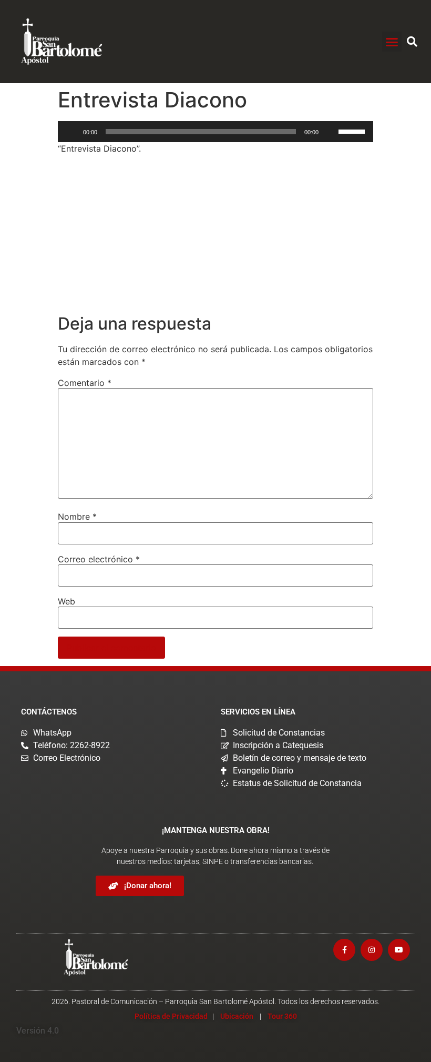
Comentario (84, 383)
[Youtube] (399, 950)
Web (66, 601)
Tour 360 (282, 1016)
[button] (392, 42)
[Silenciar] (330, 131)
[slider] (353, 130)
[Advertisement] (215, 236)
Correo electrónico (99, 559)
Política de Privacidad (171, 1016)
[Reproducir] (71, 131)
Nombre (77, 516)
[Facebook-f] (344, 950)
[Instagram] (372, 950)
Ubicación (236, 1016)
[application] (215, 131)
